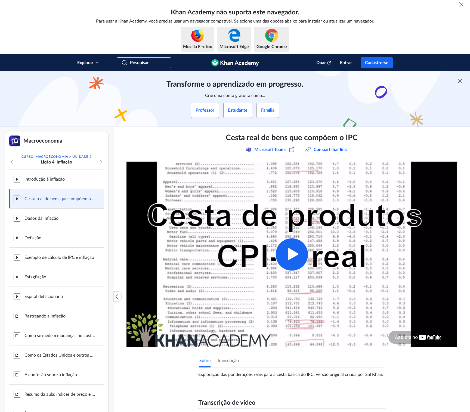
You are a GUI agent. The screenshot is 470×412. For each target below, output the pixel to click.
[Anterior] (12, 162)
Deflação (32, 238)
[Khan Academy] (235, 63)
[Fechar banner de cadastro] (460, 81)
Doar (321, 63)
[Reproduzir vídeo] (291, 254)
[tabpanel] (291, 372)
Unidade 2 (81, 156)
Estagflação (35, 277)
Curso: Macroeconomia (44, 156)
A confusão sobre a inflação (50, 375)
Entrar (346, 63)
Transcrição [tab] (228, 360)
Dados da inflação (41, 218)
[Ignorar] (461, 4)
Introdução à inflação (44, 179)
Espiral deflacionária (43, 296)
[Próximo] (101, 162)
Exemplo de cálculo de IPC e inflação (59, 257)
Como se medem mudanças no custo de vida (59, 336)
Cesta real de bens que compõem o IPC (59, 199)
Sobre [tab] (205, 360)
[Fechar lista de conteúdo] (117, 296)
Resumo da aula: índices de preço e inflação (59, 394)
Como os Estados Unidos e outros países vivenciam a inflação (59, 355)
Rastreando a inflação (45, 316)
